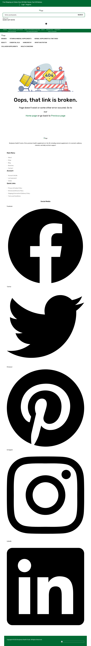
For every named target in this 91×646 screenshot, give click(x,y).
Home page (31, 115)
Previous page (58, 115)
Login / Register (26, 4)
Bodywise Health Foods (23, 639)
